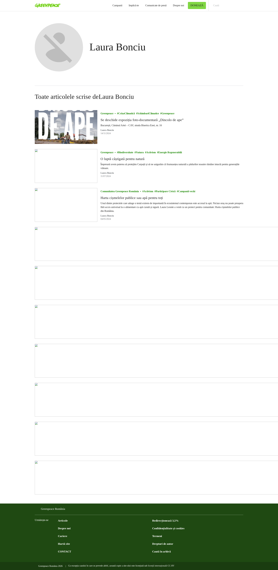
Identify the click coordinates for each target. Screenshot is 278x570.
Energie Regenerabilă (170, 152)
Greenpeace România (53, 508)
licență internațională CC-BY (161, 566)
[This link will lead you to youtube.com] (49, 528)
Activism (151, 152)
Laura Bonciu (107, 130)
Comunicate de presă (156, 5)
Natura (140, 152)
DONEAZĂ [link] (196, 5)
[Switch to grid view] (240, 97)
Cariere (62, 536)
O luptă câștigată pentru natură (122, 159)
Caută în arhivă (161, 551)
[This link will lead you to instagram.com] (56, 528)
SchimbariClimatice (148, 113)
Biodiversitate (125, 152)
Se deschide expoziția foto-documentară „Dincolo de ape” (142, 120)
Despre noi (178, 5)
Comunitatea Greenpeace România (120, 191)
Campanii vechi (186, 191)
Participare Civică (166, 191)
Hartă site (64, 543)
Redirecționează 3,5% (165, 520)
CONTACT (64, 551)
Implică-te (134, 5)
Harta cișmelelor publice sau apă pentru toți (132, 198)
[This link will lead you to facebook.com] (37, 528)
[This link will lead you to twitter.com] (43, 528)
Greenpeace (107, 113)
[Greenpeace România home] (46, 5)
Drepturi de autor (162, 543)
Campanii (117, 5)
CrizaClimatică (126, 113)
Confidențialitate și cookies (168, 528)
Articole (63, 520)
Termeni (157, 536)
